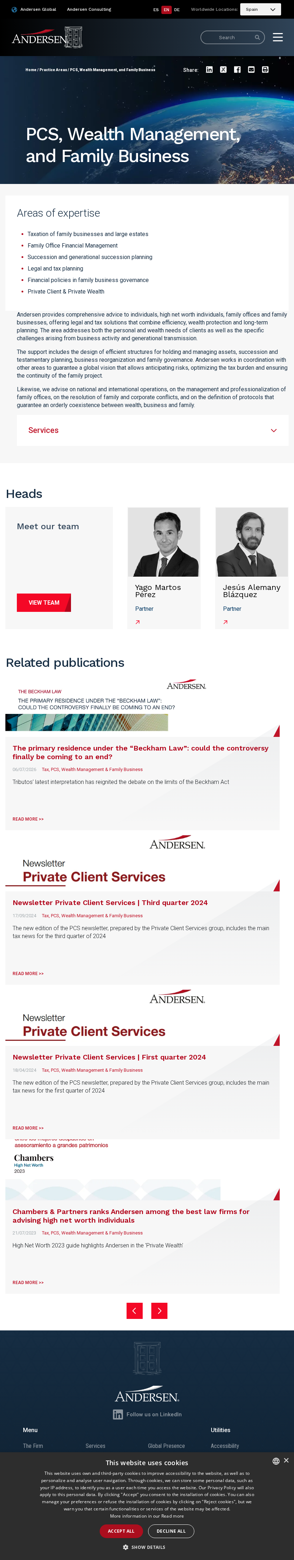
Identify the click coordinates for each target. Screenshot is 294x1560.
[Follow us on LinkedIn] (118, 1414)
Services (95, 1446)
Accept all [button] (121, 1531)
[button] (146, 1547)
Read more (172, 1516)
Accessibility (225, 1446)
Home (31, 70)
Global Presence (166, 1446)
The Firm (33, 1446)
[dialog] (147, 1506)
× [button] (286, 1460)
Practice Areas (53, 70)
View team (44, 602)
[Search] (257, 37)
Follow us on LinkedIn (154, 1414)
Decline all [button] (171, 1531)
